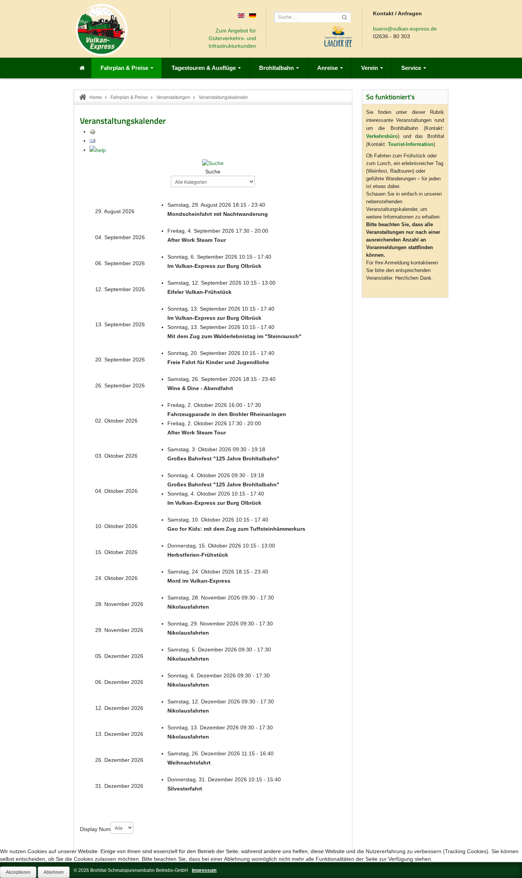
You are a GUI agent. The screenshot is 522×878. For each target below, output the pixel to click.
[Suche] (213, 163)
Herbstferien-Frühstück (197, 555)
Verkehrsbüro (382, 136)
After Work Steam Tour (196, 240)
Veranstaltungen (173, 97)
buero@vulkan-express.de (405, 29)
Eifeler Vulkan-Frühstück (199, 292)
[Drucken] (92, 131)
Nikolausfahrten (188, 607)
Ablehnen (54, 872)
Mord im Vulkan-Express (198, 581)
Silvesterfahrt (184, 789)
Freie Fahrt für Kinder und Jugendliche (218, 362)
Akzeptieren (18, 872)
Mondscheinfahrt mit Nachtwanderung (217, 214)
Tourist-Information (410, 144)
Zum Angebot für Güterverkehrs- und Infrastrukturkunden (232, 38)
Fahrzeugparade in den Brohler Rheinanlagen (226, 414)
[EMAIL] (92, 141)
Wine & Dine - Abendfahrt (200, 388)
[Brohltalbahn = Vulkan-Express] (102, 30)
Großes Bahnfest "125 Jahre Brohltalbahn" (223, 458)
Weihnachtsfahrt (189, 763)
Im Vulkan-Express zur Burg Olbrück (214, 266)
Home (95, 97)
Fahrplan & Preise (129, 97)
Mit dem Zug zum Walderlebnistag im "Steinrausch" (234, 336)
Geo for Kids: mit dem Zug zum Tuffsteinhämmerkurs (236, 529)
